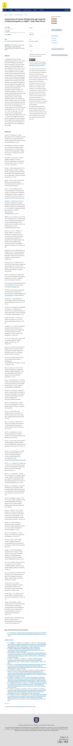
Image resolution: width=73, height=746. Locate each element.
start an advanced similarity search (19, 706)
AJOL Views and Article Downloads (59, 55)
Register (64, 1)
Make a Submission (56, 29)
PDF (31, 27)
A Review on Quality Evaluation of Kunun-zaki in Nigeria (25, 659)
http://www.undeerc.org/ (13, 286)
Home (6, 14)
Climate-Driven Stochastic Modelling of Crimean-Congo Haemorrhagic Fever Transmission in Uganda (27, 653)
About (35, 10)
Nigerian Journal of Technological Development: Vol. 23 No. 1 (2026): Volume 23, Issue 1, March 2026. (27, 646)
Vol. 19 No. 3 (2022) (18, 14)
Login (69, 1)
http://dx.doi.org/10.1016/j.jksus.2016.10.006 (15, 460)
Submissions (18, 10)
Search (67, 10)
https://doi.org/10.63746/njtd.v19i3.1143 (14, 41)
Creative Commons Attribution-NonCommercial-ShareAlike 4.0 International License (37, 63)
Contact (41, 10)
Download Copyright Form (58, 49)
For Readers (53, 38)
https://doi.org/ (8, 361)
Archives (11, 10)
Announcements (27, 10)
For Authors (53, 40)
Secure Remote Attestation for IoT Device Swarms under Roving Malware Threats (27, 683)
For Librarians (54, 42)
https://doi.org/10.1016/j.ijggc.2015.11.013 (14, 198)
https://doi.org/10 (9, 212)
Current (4, 10)
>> (9, 703)
